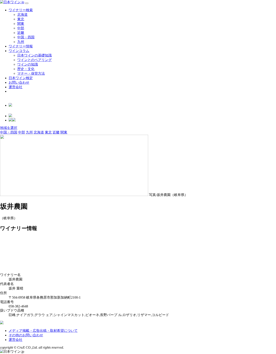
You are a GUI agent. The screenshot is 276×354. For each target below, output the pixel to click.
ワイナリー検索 (21, 10)
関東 (20, 23)
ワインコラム (19, 51)
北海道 (22, 14)
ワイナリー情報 (21, 46)
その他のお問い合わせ (26, 335)
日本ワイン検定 (21, 78)
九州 (20, 42)
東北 (20, 19)
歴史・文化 (25, 69)
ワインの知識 (27, 64)
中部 (20, 28)
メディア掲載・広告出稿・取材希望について (43, 330)
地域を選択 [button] (8, 128)
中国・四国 (25, 37)
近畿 (20, 32)
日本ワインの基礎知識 (34, 55)
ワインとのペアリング (34, 60)
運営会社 (15, 87)
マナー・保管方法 (31, 73)
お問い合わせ (19, 82)
